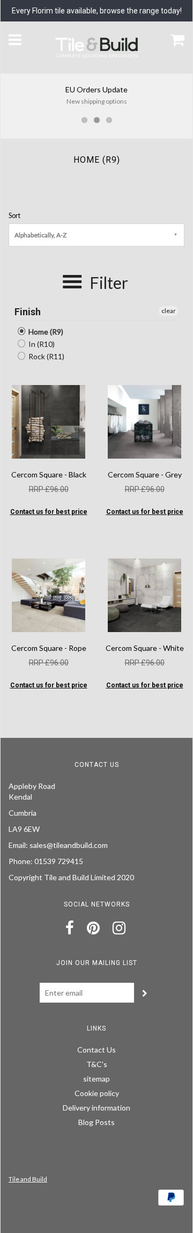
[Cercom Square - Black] (48, 420)
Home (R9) (45, 331)
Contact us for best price (48, 512)
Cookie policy (97, 1093)
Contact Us (96, 1049)
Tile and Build (28, 1179)
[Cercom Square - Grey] (144, 420)
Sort (14, 216)
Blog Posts (96, 1122)
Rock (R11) (45, 356)
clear (168, 311)
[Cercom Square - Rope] (48, 594)
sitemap (96, 1078)
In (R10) (41, 344)
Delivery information (96, 1107)
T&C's (96, 1064)
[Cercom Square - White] (144, 594)
